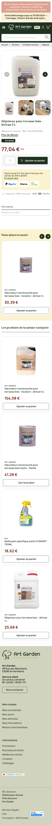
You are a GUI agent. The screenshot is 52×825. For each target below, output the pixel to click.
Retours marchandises (15, 727)
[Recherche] (46, 37)
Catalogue (8, 763)
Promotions (8, 746)
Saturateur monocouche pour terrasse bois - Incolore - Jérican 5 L (24, 390)
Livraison (7, 758)
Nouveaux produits (13, 750)
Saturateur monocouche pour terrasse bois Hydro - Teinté (21, 466)
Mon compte (9, 704)
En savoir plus (11, 178)
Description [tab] (7, 206)
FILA (6, 538)
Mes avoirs (8, 714)
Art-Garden (15, 131)
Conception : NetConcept (15, 818)
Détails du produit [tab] (10, 212)
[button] (6, 74)
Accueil (4, 45)
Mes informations (12, 723)
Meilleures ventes (12, 754)
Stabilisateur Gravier (12, 795)
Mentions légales (10, 810)
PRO (37, 27)
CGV (4, 814)
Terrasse (15, 45)
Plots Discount (9, 798)
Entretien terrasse (30, 45)
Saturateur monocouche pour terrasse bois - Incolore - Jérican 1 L (24, 294)
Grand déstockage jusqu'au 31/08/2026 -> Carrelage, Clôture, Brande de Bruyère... (26, 16)
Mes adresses (10, 718)
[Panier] (48, 27)
